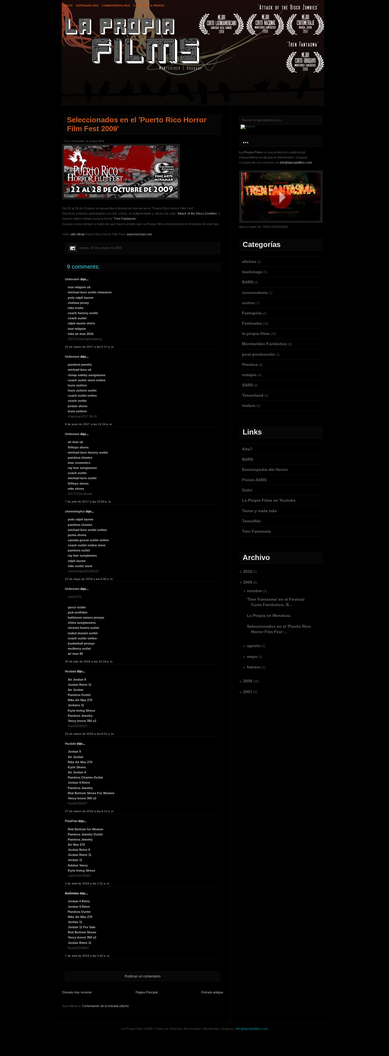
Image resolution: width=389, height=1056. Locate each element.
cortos (248, 302)
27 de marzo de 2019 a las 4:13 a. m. (89, 811)
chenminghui (75, 511)
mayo (252, 656)
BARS (247, 282)
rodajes (249, 374)
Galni (247, 490)
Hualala (70, 671)
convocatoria (255, 292)
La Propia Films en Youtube (269, 500)
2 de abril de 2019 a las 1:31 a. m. (87, 883)
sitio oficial (77, 234)
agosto (254, 645)
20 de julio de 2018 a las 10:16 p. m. (89, 661)
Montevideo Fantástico (264, 343)
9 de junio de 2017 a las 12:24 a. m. (88, 424)
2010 (247, 571)
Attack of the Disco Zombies (197, 213)
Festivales (78, 141)
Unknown (72, 279)
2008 (247, 681)
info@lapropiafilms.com (296, 162)
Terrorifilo (251, 521)
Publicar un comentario (143, 976)
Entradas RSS (87, 5)
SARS (247, 385)
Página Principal (146, 992)
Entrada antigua (212, 992)
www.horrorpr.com (139, 234)
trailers (248, 405)
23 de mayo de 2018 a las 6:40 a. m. (89, 579)
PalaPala (71, 821)
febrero (254, 667)
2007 (247, 691)
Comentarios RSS (116, 5)
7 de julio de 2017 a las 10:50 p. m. (88, 501)
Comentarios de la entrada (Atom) (105, 1006)
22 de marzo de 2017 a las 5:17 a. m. (89, 346)
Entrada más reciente (77, 992)
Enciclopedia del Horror (265, 469)
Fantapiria (252, 313)
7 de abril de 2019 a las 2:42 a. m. (87, 955)
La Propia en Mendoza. (269, 615)
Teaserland (252, 395)
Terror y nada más (259, 511)
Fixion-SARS (254, 479)
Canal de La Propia (148, 5)
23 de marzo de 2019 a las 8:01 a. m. (89, 733)
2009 (247, 582)
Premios (250, 364)
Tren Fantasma (124, 218)
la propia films (95, 141)
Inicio (68, 5)
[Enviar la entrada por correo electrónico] (72, 248)
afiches (249, 261)
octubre (254, 590)
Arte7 (247, 449)
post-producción (258, 354)
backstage (252, 271)
